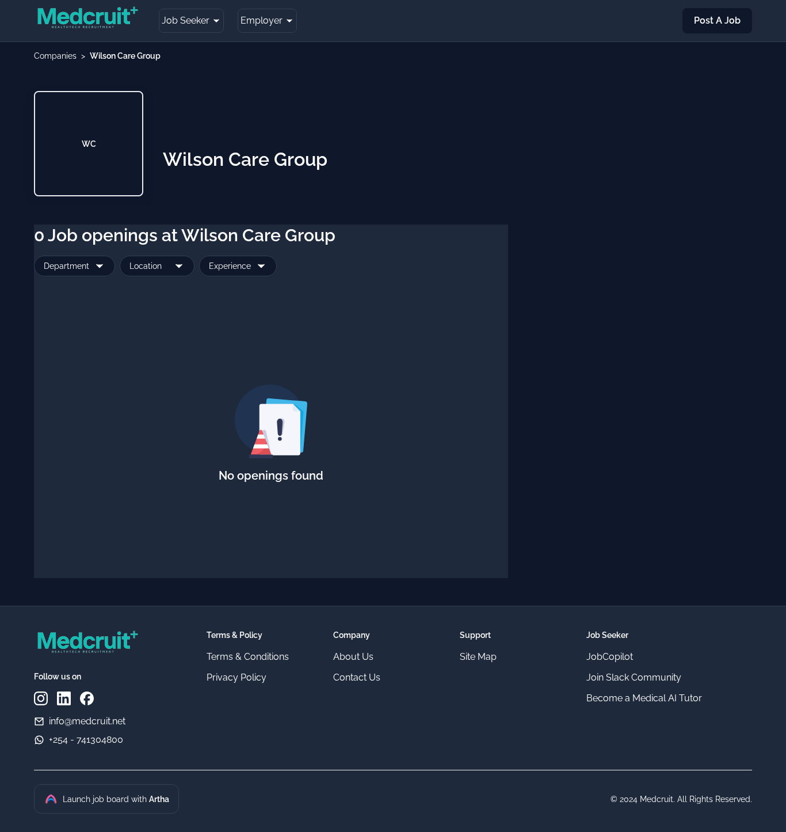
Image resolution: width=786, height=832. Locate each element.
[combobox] (74, 266)
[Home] (87, 19)
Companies (55, 55)
